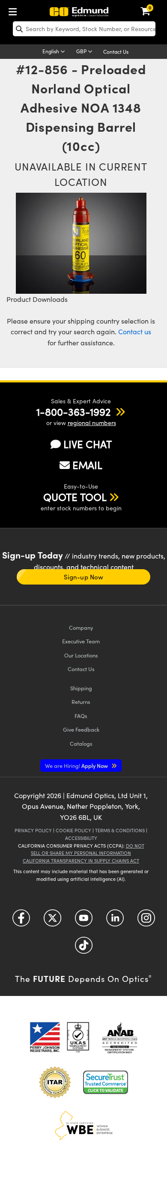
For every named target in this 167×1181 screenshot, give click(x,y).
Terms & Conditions (120, 830)
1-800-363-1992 (73, 411)
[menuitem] (15, 10)
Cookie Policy (73, 830)
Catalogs (81, 743)
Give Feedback (81, 729)
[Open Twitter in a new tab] (52, 920)
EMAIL (87, 465)
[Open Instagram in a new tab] (146, 920)
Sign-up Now (83, 577)
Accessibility (81, 838)
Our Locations (81, 655)
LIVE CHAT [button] (87, 444)
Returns (81, 701)
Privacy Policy (33, 830)
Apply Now (77, 765)
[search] (84, 28)
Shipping (81, 688)
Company (81, 627)
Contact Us (115, 51)
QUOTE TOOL (75, 497)
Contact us (134, 331)
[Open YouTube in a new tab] (83, 920)
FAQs (81, 715)
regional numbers (92, 423)
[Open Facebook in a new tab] (21, 920)
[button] (73, 411)
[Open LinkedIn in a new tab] (115, 920)
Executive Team (81, 641)
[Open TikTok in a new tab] (83, 948)
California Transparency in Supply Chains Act (81, 860)
